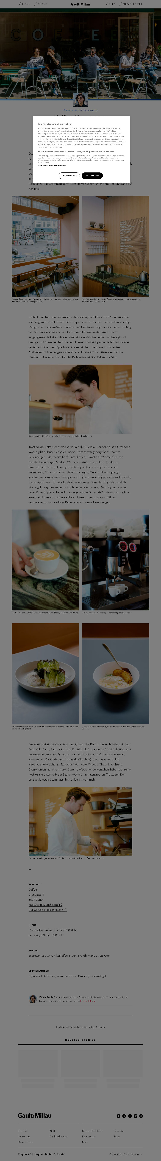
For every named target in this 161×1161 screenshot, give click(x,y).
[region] (81, 149)
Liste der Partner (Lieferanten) (52, 165)
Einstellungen (69, 176)
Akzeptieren (92, 176)
